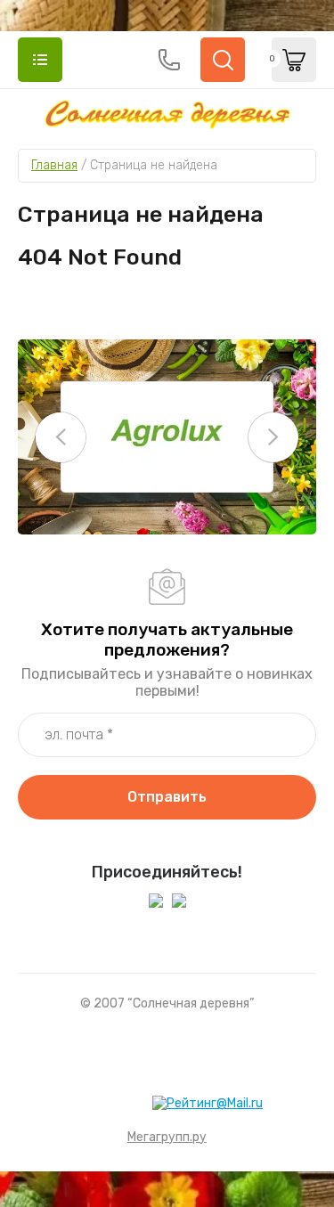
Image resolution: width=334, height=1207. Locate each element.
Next (273, 437)
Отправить (167, 796)
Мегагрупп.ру (167, 1137)
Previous (61, 437)
